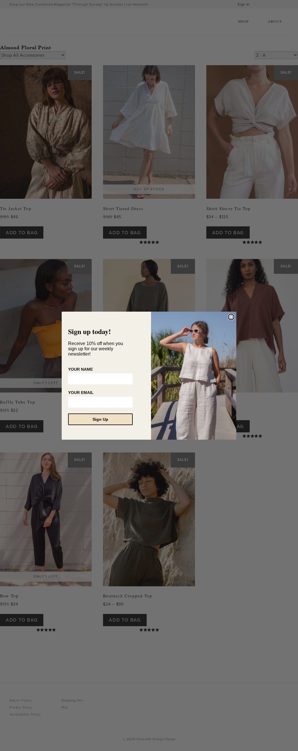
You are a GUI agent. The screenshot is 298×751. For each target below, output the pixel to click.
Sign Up (100, 419)
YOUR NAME (80, 369)
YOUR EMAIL (81, 392)
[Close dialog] (231, 317)
